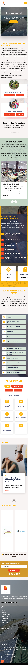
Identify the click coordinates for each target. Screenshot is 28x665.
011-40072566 (7, 651)
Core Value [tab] (18, 390)
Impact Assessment (12, 341)
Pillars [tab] (7, 386)
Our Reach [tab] (8, 390)
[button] (2, 554)
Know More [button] (13, 21)
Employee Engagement (13, 358)
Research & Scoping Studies (14, 348)
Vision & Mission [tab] (17, 386)
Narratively (20, 95)
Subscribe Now (14, 570)
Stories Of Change (9, 95)
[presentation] (12, 30)
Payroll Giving (10, 331)
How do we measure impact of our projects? (13, 479)
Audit (8, 336)
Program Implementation (13, 363)
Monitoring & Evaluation (13, 372)
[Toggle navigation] (25, 3)
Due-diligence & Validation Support (16, 327)
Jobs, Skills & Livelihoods (11, 184)
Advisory (9, 317)
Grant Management (12, 367)
